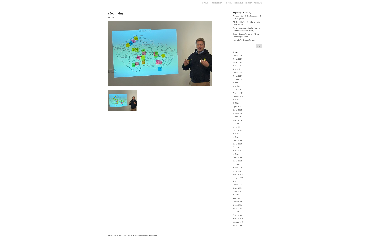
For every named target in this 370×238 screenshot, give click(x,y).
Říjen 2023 (236, 134)
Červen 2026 (237, 56)
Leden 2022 (237, 171)
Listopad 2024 (238, 96)
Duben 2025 (237, 79)
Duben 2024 (237, 117)
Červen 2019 (237, 215)
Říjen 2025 (236, 69)
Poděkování (258, 3)
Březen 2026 (237, 62)
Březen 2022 (237, 168)
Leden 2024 (237, 127)
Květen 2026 (237, 59)
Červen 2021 (237, 185)
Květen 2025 (237, 76)
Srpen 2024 (237, 106)
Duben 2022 (237, 164)
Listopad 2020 (238, 191)
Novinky (229, 3)
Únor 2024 (236, 123)
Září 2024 (236, 103)
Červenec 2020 (238, 202)
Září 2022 (236, 154)
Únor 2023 (236, 147)
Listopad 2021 (238, 178)
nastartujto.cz (153, 235)
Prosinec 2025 (238, 66)
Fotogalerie (238, 3)
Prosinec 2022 (238, 151)
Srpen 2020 (237, 198)
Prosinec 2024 (238, 93)
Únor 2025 (236, 86)
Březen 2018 (237, 225)
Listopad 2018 (238, 222)
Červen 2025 (237, 73)
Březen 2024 (237, 120)
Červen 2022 (237, 161)
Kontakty (248, 3)
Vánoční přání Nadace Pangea (244, 40)
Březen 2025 (237, 83)
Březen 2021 (237, 188)
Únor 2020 (236, 212)
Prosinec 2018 (238, 219)
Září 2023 (236, 137)
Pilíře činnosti (217, 3)
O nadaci (205, 3)
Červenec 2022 (238, 157)
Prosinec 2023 (238, 130)
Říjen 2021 (236, 181)
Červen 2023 (237, 144)
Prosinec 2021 (238, 174)
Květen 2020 (237, 205)
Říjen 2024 (236, 100)
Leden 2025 (237, 90)
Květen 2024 (237, 113)
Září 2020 (236, 195)
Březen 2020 (237, 208)
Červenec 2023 (238, 140)
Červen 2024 (237, 110)
